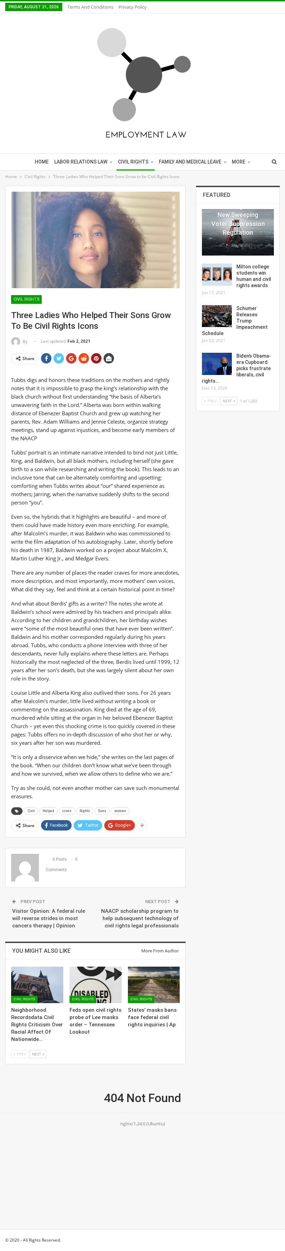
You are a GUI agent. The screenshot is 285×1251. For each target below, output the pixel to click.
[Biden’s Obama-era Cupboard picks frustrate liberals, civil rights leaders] (217, 364)
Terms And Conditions (90, 7)
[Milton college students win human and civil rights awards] (217, 275)
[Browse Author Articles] (227, 245)
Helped (48, 811)
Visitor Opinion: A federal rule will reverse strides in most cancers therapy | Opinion (48, 918)
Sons (102, 811)
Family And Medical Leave (190, 162)
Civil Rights (133, 162)
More (238, 162)
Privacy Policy (133, 7)
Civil (31, 811)
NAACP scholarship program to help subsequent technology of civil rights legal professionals (140, 918)
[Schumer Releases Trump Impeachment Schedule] (217, 316)
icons (67, 811)
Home (42, 162)
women (120, 811)
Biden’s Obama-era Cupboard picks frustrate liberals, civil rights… (236, 368)
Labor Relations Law (80, 162)
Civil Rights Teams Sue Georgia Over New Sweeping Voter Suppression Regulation (238, 215)
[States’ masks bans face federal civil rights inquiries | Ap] (154, 985)
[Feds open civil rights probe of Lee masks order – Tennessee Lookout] (96, 985)
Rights (85, 811)
